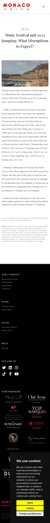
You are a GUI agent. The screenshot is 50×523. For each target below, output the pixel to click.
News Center (7, 309)
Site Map (5, 348)
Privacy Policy (7, 330)
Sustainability (7, 285)
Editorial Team (7, 282)
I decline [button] (30, 508)
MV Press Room (8, 306)
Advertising (6, 505)
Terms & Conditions (9, 327)
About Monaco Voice (10, 279)
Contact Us (6, 289)
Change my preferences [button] (30, 513)
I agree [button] (30, 503)
